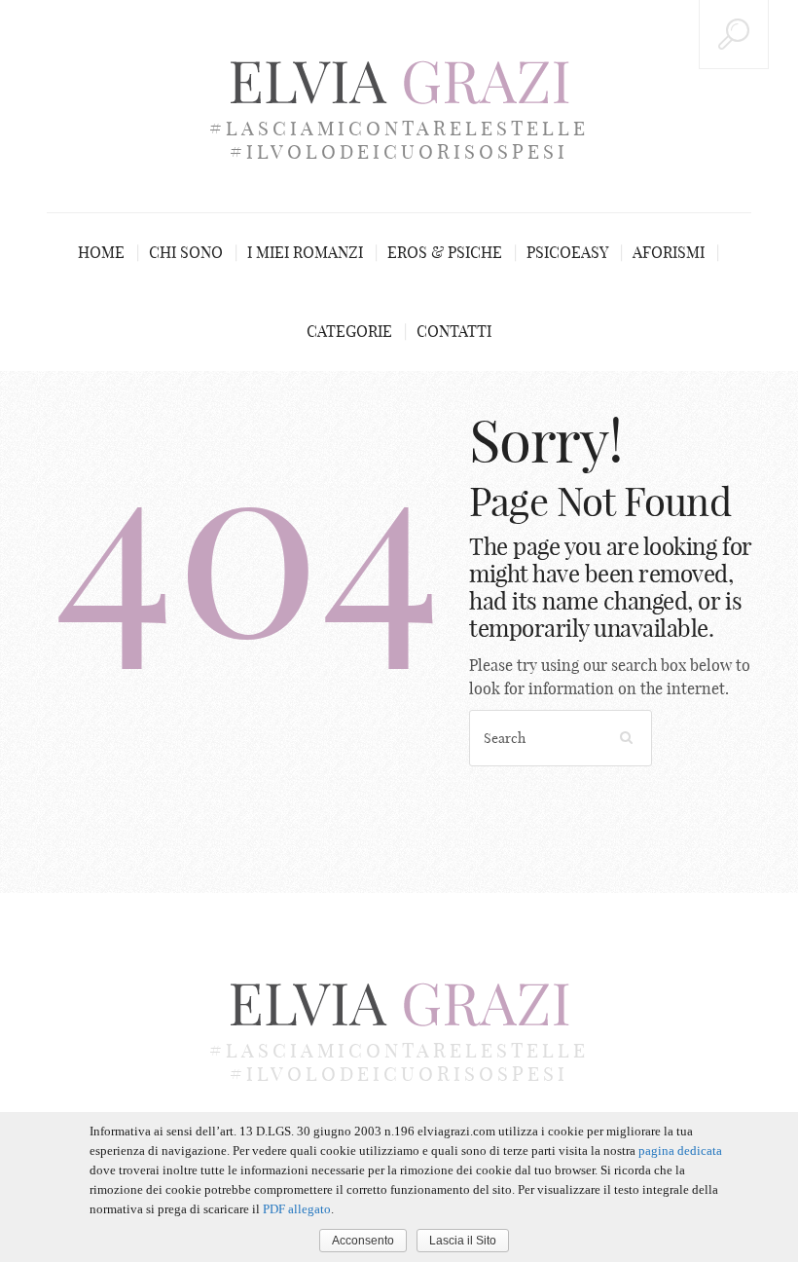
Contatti (454, 331)
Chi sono (186, 252)
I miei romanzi (305, 252)
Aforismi (669, 252)
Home (101, 252)
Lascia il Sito (462, 1240)
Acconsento (363, 1240)
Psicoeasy (567, 252)
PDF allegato (297, 1209)
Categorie (349, 331)
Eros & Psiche (444, 252)
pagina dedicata (680, 1150)
